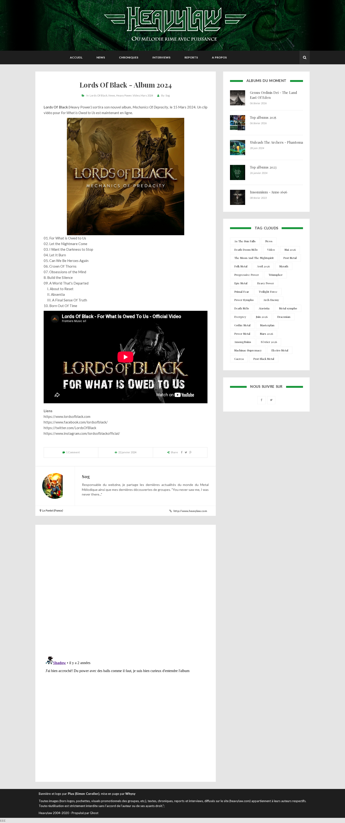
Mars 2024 (147, 95)
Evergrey (240, 317)
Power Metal (242, 333)
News (100, 57)
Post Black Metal (263, 359)
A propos (219, 57)
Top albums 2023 (263, 167)
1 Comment (73, 452)
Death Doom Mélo (246, 249)
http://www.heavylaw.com (190, 511)
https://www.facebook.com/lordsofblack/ (76, 422)
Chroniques (128, 57)
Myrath (283, 266)
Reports (191, 57)
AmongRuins (242, 342)
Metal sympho (288, 308)
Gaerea (239, 359)
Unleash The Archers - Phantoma (276, 142)
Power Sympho (244, 300)
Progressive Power (246, 275)
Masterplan (267, 325)
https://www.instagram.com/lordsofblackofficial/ (82, 433)
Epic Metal (240, 283)
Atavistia (264, 308)
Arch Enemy (271, 300)
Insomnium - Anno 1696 (268, 192)
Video (136, 95)
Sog (167, 95)
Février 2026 (269, 342)
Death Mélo (241, 308)
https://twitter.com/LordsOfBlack (70, 428)
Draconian (283, 317)
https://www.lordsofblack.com (67, 416)
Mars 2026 (266, 333)
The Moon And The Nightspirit (254, 258)
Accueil (76, 57)
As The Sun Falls (245, 241)
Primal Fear (241, 291)
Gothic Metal (242, 325)
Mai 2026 (290, 249)
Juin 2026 (262, 317)
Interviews (161, 57)
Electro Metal (279, 350)
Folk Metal (240, 266)
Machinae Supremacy (248, 350)
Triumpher (275, 275)
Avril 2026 (263, 266)
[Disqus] (125, 591)
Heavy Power (124, 95)
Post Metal (290, 258)
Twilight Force (268, 291)
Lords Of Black (98, 95)
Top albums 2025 (263, 117)
